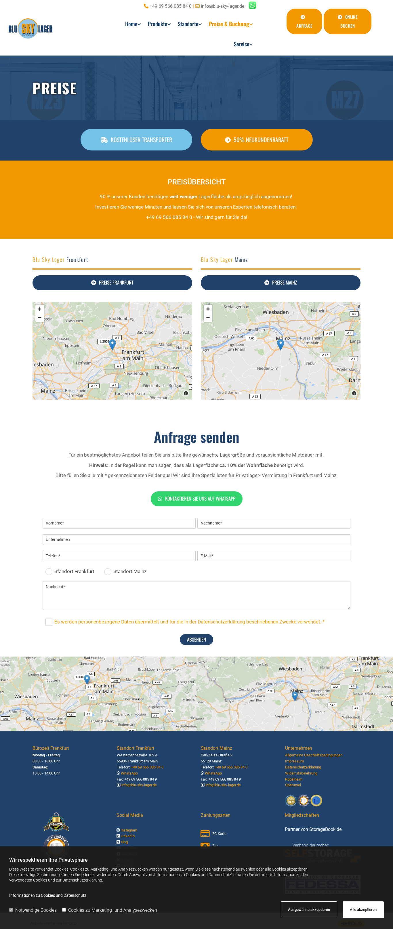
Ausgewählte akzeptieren (309, 909)
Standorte (188, 24)
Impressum (294, 761)
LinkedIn (128, 836)
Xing (124, 842)
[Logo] (52, 28)
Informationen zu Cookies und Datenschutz (47, 895)
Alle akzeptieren (363, 909)
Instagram (129, 830)
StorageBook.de (325, 829)
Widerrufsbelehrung (301, 773)
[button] (305, 21)
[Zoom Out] (39, 317)
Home (131, 24)
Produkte (157, 24)
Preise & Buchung (229, 24)
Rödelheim (293, 779)
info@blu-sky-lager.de (222, 6)
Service (241, 44)
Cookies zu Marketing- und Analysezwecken (112, 910)
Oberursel (293, 785)
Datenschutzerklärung (303, 767)
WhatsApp (129, 773)
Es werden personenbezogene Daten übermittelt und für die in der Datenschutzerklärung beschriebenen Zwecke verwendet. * (189, 621)
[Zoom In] (39, 309)
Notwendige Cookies (36, 910)
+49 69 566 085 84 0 (171, 6)
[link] (133, 25)
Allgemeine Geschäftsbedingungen (313, 755)
